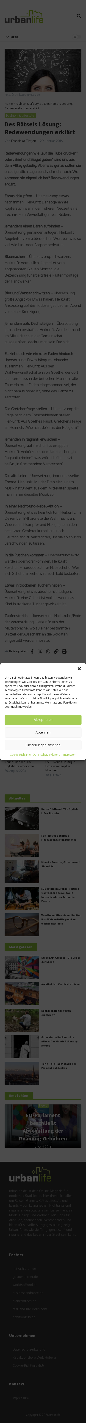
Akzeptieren (43, 719)
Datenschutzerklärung (46, 754)
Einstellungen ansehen (43, 745)
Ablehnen (43, 732)
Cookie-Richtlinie (20, 754)
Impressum (69, 754)
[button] (79, 668)
